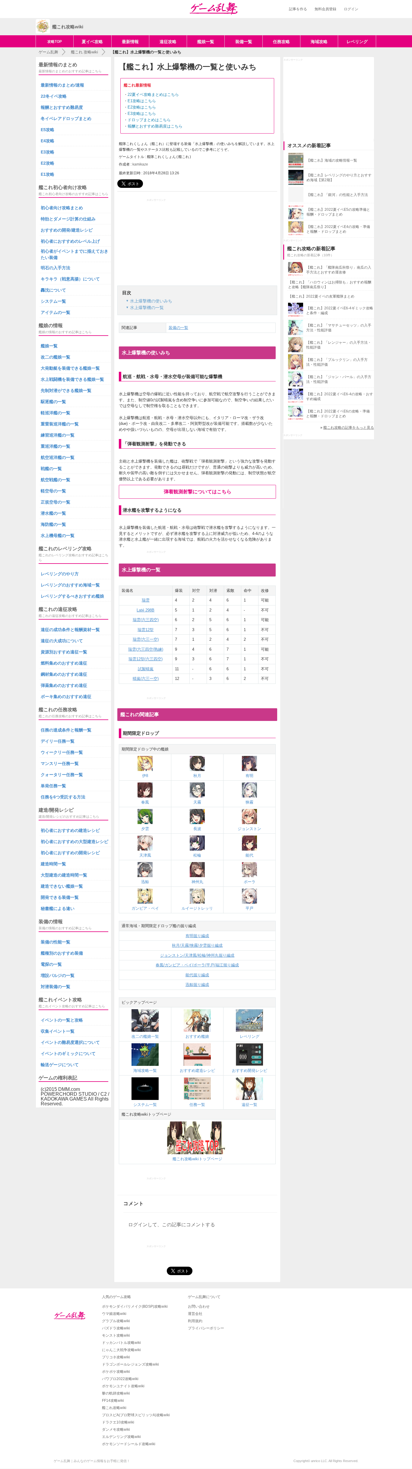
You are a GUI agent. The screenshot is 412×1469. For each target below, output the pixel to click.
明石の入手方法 (55, 267)
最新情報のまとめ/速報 (62, 85)
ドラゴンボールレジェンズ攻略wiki (130, 1364)
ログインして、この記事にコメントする (171, 1224)
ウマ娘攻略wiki (114, 1314)
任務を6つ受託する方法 (63, 797)
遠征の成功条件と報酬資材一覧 (70, 629)
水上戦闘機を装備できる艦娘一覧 (72, 379)
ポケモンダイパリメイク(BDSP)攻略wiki (135, 1306)
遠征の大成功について (62, 640)
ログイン (351, 9)
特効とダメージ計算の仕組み (68, 218)
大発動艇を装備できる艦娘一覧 (70, 368)
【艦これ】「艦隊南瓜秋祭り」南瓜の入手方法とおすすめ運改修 (338, 269)
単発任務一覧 (53, 785)
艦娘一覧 (205, 41)
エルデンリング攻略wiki (121, 1437)
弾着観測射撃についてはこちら (197, 491)
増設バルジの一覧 (57, 975)
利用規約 (195, 1321)
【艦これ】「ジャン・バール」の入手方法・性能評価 (338, 379)
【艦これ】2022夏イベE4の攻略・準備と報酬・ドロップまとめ (338, 229)
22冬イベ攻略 (54, 96)
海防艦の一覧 (53, 524)
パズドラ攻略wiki (116, 1328)
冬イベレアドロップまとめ (66, 118)
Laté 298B (145, 610)
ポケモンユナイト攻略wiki (123, 1386)
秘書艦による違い (57, 908)
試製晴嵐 (146, 669)
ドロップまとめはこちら (149, 120)
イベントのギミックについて (68, 1053)
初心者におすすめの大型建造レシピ (74, 841)
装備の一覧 (178, 327)
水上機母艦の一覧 (57, 535)
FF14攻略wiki (113, 1400)
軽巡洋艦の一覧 (55, 412)
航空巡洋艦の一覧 (57, 457)
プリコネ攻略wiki (116, 1357)
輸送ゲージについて (60, 1064)
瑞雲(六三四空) (146, 620)
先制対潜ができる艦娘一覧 (66, 390)
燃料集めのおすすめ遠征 (64, 663)
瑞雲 (146, 600)
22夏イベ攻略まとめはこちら (153, 94)
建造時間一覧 (53, 863)
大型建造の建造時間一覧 (64, 875)
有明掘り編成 (197, 936)
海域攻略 (319, 41)
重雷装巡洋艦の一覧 (60, 424)
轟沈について (53, 290)
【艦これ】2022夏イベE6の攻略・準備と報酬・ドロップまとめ (338, 413)
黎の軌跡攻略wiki (116, 1393)
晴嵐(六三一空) (146, 678)
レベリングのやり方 (60, 573)
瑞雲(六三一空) (146, 639)
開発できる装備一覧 (60, 897)
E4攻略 (47, 140)
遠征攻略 (168, 41)
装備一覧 (243, 41)
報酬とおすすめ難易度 (62, 107)
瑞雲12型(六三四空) (145, 659)
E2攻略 (47, 163)
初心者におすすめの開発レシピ (70, 852)
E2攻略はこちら (142, 107)
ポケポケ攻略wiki (116, 1371)
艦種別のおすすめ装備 (62, 953)
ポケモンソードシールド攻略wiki (128, 1444)
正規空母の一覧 (55, 502)
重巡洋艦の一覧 (55, 446)
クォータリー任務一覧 (62, 774)
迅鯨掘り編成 (197, 984)
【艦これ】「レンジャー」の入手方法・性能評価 (338, 344)
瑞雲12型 (146, 629)
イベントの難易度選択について (70, 1042)
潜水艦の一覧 (53, 513)
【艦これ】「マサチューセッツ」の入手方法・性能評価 (338, 327)
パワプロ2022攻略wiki (120, 1379)
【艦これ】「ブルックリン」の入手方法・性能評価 (337, 362)
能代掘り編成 (197, 975)
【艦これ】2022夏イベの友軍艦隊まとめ (321, 296)
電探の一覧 (51, 964)
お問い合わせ (199, 1306)
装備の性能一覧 (55, 942)
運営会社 (195, 1314)
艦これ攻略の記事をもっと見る (348, 427)
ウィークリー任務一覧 (62, 752)
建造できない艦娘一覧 (62, 886)
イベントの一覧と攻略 (62, 1020)
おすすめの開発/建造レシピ (67, 230)
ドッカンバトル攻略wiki (121, 1343)
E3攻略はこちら (142, 113)
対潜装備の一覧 (55, 986)
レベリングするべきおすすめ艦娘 (72, 596)
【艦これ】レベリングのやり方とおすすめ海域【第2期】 (339, 177)
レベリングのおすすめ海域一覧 (70, 585)
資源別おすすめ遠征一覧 (64, 651)
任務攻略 (281, 41)
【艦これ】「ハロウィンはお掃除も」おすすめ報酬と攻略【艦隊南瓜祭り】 (329, 284)
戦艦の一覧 (51, 468)
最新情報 (130, 41)
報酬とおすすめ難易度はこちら (155, 126)
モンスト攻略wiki (116, 1335)
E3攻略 (47, 152)
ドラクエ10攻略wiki (118, 1422)
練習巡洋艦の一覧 (57, 435)
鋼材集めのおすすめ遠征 (64, 674)
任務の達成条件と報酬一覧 (66, 730)
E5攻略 (47, 129)
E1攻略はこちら (142, 101)
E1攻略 (47, 174)
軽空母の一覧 (53, 490)
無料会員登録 (325, 9)
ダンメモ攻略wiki (116, 1429)
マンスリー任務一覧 (60, 763)
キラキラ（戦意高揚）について (70, 278)
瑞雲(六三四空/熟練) (145, 649)
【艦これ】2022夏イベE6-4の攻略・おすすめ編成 (339, 396)
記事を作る (298, 9)
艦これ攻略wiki (114, 1408)
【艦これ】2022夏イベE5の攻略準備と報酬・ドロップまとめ (338, 211)
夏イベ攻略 (92, 41)
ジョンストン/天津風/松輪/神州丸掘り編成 (197, 955)
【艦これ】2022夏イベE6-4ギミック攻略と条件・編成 (339, 310)
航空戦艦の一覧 (55, 479)
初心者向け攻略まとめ (62, 207)
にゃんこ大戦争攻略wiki (121, 1350)
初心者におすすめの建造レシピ (70, 830)
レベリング (357, 41)
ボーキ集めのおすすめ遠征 (66, 696)
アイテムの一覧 (55, 312)
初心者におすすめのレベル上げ (70, 241)
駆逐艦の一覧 (53, 401)
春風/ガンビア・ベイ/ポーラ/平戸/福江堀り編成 (197, 965)
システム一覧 (53, 301)
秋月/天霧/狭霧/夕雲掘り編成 (197, 945)
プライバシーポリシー (206, 1328)
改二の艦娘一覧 (55, 357)
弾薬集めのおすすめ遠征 (64, 685)
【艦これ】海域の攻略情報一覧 (331, 160)
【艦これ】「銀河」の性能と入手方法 (337, 195)
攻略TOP (54, 41)
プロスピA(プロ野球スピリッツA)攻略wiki (136, 1415)
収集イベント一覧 (57, 1031)
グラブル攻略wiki (116, 1321)
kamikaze (140, 164)
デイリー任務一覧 (57, 741)
